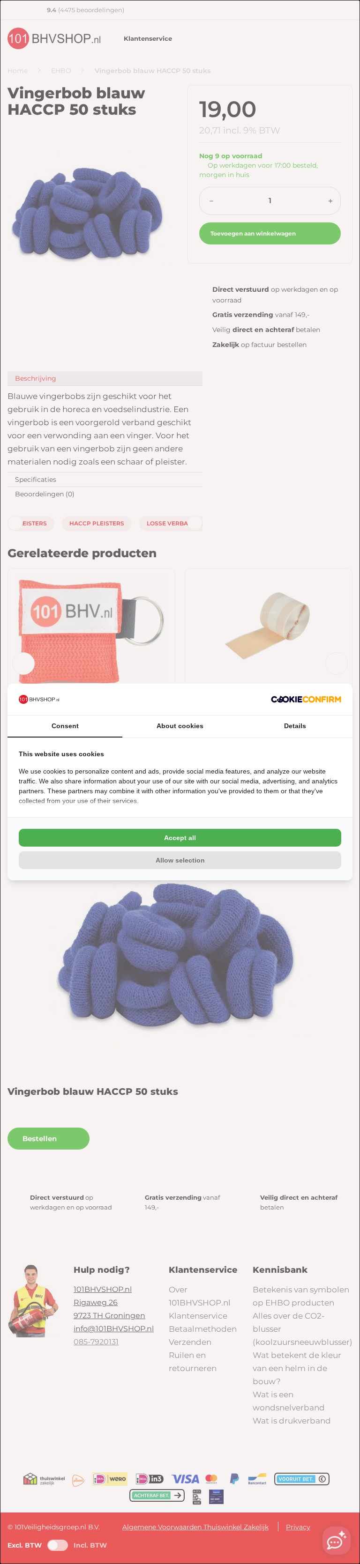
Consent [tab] (65, 726)
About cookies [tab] (180, 726)
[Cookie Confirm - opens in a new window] (306, 699)
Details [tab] (295, 726)
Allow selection (180, 860)
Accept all (180, 837)
